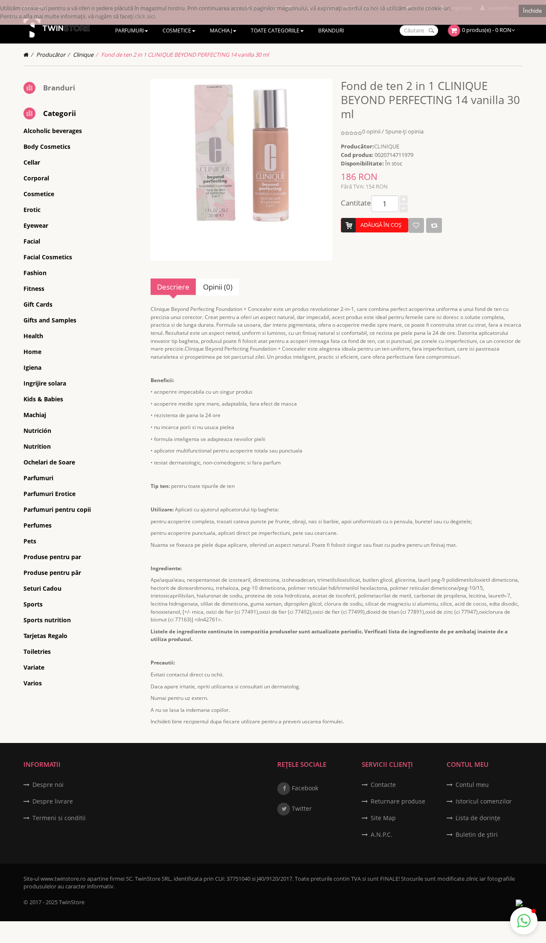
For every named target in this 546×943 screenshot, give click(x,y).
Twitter (301, 808)
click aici (145, 16)
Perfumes (37, 525)
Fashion (34, 273)
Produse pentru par (52, 557)
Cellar (31, 162)
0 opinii (371, 131)
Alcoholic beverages (52, 131)
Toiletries (37, 651)
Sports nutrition (47, 620)
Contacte (383, 785)
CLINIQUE (386, 146)
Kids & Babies (43, 399)
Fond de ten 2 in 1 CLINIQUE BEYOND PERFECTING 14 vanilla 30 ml (185, 54)
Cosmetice (38, 194)
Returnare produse (398, 801)
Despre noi (48, 785)
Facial (31, 241)
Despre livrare (52, 801)
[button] (523, 920)
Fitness (33, 288)
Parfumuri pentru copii (57, 509)
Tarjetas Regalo (45, 636)
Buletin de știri (477, 834)
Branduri (59, 88)
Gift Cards (37, 304)
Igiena (32, 367)
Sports (33, 604)
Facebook (304, 788)
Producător (50, 54)
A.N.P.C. (381, 834)
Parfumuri (38, 478)
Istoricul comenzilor (484, 801)
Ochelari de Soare (49, 462)
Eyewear (35, 225)
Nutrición (37, 431)
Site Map (383, 818)
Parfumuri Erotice (49, 494)
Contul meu (472, 785)
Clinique (83, 54)
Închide (532, 11)
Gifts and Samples (49, 320)
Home (32, 352)
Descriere (173, 287)
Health (33, 336)
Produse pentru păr (52, 573)
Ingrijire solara (44, 383)
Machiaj (34, 415)
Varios (32, 683)
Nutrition (37, 446)
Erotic (32, 210)
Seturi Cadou (42, 588)
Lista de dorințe (478, 818)
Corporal (36, 178)
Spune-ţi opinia (404, 131)
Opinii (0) (217, 287)
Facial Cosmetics (47, 257)
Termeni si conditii (59, 818)
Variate (33, 667)
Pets (29, 541)
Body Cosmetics (46, 146)
